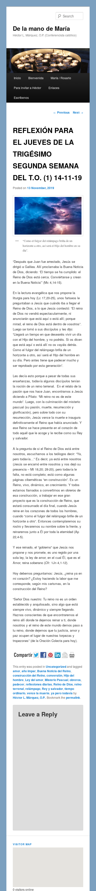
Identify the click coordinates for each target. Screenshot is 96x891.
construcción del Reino (29, 675)
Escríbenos (21, 97)
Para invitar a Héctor (27, 88)
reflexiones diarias (39, 684)
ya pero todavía (62, 693)
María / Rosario (61, 78)
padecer (18, 684)
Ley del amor (34, 680)
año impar (29, 671)
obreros (75, 680)
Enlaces (53, 88)
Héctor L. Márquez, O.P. (29, 697)
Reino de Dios (63, 684)
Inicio (17, 78)
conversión (54, 675)
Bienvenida (36, 78)
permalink (73, 697)
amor (16, 671)
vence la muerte (38, 693)
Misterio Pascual (56, 680)
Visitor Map (22, 844)
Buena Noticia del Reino (54, 671)
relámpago (32, 688)
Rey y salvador (52, 688)
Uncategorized (56, 666)
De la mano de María (41, 28)
